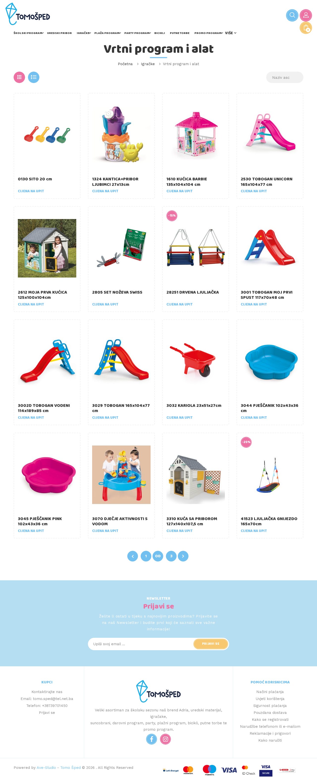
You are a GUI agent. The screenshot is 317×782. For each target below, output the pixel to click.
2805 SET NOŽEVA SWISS (117, 292)
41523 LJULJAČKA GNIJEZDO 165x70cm (269, 521)
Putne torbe (179, 33)
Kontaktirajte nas (46, 692)
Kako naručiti (270, 740)
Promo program (207, 33)
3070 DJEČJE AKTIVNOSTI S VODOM (120, 521)
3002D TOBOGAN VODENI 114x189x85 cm (44, 408)
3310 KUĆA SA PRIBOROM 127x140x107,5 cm (191, 521)
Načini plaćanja (270, 692)
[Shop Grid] (19, 77)
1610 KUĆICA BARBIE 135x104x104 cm (186, 182)
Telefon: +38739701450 (47, 705)
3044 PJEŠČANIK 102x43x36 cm (269, 408)
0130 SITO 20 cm (35, 179)
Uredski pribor (59, 33)
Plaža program (106, 33)
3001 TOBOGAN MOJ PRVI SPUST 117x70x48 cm (266, 295)
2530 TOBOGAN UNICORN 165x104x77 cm (266, 182)
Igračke (83, 33)
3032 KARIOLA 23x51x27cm (193, 405)
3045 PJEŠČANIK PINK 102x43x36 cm (40, 521)
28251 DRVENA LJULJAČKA (192, 292)
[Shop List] (33, 77)
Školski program (28, 33)
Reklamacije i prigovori (270, 733)
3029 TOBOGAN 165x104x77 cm (121, 408)
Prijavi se (47, 712)
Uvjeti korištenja (270, 699)
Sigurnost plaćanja (270, 705)
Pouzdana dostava (270, 712)
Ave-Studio (46, 767)
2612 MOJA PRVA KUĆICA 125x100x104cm (42, 295)
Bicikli (159, 33)
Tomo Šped (70, 767)
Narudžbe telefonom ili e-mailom (270, 726)
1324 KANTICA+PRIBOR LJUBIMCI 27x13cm (115, 182)
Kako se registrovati (270, 719)
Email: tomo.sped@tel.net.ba (47, 699)
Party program (136, 33)
